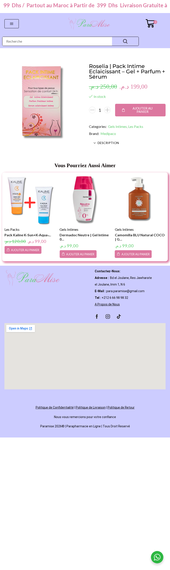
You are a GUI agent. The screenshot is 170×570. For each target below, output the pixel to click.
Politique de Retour (121, 407)
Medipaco (108, 133)
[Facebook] (97, 316)
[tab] (127, 143)
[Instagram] (108, 316)
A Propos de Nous (107, 304)
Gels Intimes (117, 126)
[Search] (125, 41)
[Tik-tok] (119, 316)
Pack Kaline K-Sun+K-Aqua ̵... (27, 235)
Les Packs (135, 126)
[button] (11, 23)
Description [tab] (108, 143)
